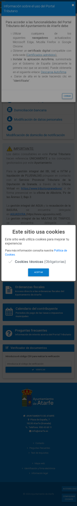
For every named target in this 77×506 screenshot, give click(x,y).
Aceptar (38, 272)
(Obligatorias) (40, 261)
